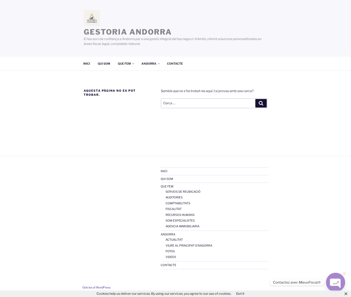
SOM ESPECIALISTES (180, 220)
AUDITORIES (174, 197)
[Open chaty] (335, 282)
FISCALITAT (174, 209)
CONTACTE (175, 63)
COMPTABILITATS (178, 203)
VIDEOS (171, 257)
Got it (240, 294)
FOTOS (170, 251)
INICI (86, 63)
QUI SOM (104, 63)
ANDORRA (148, 63)
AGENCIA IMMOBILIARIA (182, 226)
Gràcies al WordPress (96, 287)
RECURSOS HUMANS (180, 214)
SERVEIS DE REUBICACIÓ (183, 191)
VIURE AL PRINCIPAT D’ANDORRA (189, 245)
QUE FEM (124, 63)
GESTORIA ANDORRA (128, 31)
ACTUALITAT (174, 239)
